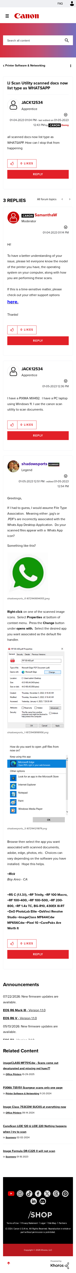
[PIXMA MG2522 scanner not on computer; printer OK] (62, 199)
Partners (63, 1223)
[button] (12, 163)
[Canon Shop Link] (38, 1214)
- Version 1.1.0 (24, 1010)
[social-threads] (56, 1193)
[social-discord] (43, 1201)
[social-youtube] (11, 1193)
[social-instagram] (20, 1193)
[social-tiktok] (29, 1193)
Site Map (52, 1223)
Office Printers (13, 1074)
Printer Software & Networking (25, 65)
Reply (38, 174)
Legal (43, 1223)
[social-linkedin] (33, 1201)
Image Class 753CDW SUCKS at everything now (34, 1107)
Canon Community (26, 16)
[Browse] (9, 16)
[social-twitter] (47, 1193)
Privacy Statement (29, 1223)
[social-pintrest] (65, 1193)
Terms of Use (13, 1223)
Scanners (11, 1137)
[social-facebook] (38, 1193)
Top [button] (8, 1263)
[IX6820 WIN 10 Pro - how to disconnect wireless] (69, 199)
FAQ (60, 3)
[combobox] (38, 40)
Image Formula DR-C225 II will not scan (29, 1151)
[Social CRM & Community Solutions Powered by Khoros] (60, 1264)
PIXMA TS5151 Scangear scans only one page (33, 1088)
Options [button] (70, 65)
